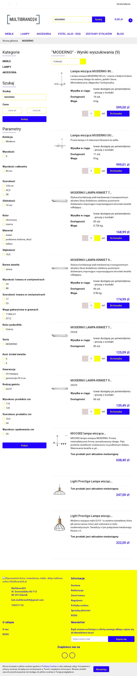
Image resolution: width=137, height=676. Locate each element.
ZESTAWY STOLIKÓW (99, 33)
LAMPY (25, 33)
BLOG (120, 33)
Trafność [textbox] (57, 61)
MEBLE (9, 33)
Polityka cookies (79, 605)
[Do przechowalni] (132, 113)
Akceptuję (101, 669)
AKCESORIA (44, 33)
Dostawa (75, 585)
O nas (6, 629)
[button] (78, 578)
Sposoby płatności (80, 610)
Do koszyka (116, 113)
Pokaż (24, 445)
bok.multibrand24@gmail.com (27, 600)
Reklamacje (77, 590)
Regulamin (77, 600)
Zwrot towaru (78, 595)
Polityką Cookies (49, 666)
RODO (74, 615)
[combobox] (68, 61)
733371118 (17, 605)
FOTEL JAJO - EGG (69, 33)
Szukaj (24, 119)
